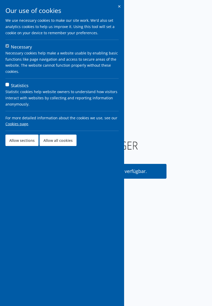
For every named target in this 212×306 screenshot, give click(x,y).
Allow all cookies (58, 140)
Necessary (21, 47)
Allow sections (22, 140)
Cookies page (16, 123)
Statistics (19, 85)
